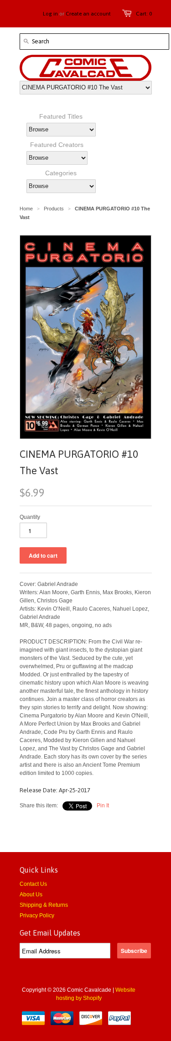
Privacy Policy (37, 915)
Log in (50, 13)
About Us (31, 894)
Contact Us (33, 884)
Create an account (88, 13)
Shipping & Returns (44, 905)
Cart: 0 (144, 13)
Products (54, 208)
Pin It (103, 805)
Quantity (30, 517)
